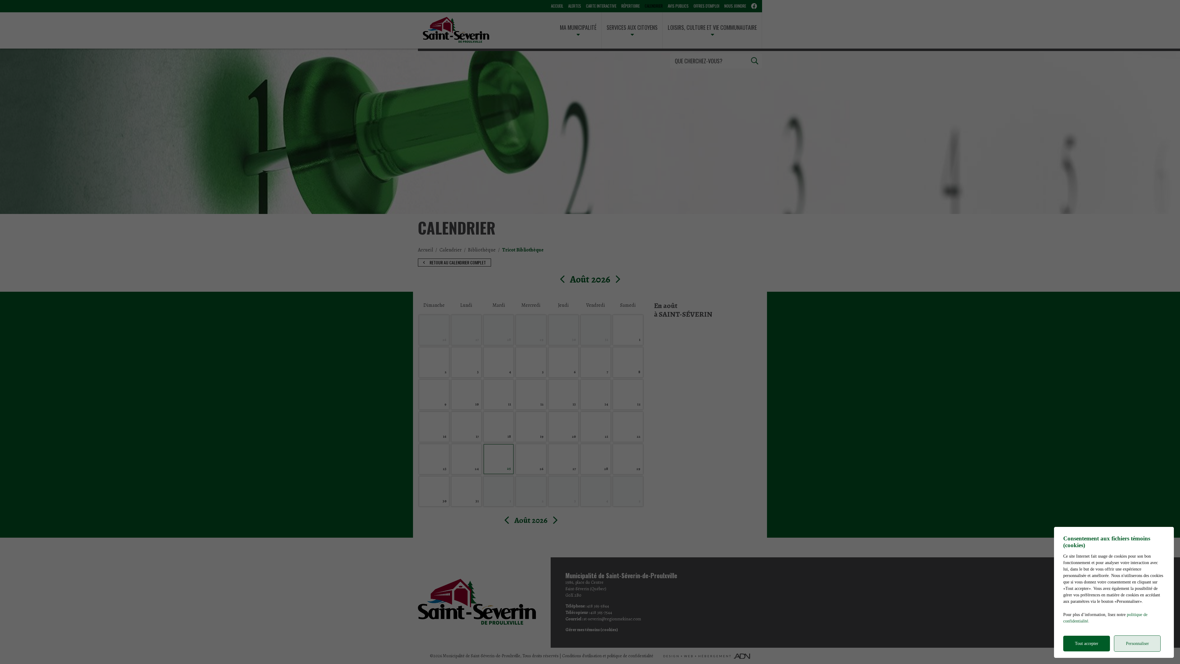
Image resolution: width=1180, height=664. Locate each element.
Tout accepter (1086, 643)
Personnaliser (1137, 643)
